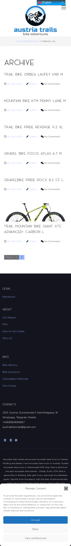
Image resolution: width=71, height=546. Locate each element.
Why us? (7, 338)
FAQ (4, 324)
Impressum (8, 296)
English (46, 2)
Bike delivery (9, 365)
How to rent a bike (13, 331)
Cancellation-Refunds (15, 379)
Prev (9, 257)
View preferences (35, 538)
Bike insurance (11, 372)
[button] (66, 488)
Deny (35, 529)
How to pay (9, 385)
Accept (35, 520)
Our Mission (9, 317)
